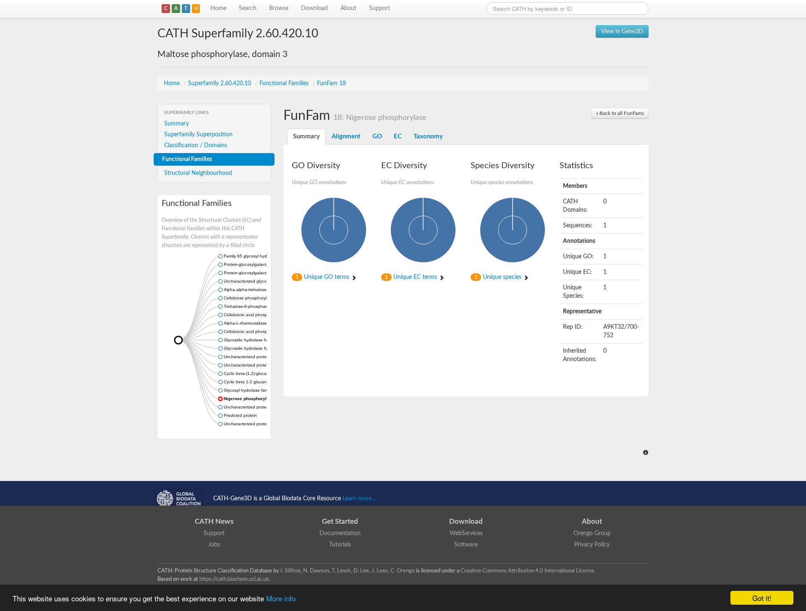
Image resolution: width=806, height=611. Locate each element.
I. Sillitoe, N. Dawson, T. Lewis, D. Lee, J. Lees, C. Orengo (347, 570)
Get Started (340, 521)
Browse (278, 8)
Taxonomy (428, 136)
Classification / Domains (195, 145)
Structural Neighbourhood (198, 173)
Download (314, 8)
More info (281, 598)
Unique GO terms (323, 277)
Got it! (762, 598)
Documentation (340, 533)
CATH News (214, 521)
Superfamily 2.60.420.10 (220, 83)
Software (466, 545)
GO (377, 136)
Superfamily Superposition (198, 135)
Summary (176, 124)
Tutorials (340, 545)
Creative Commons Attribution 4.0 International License (527, 570)
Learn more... (359, 499)
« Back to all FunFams (620, 113)
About (348, 8)
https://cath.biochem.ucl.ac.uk (234, 579)
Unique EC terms (412, 277)
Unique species (498, 277)
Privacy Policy (592, 545)
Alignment (346, 136)
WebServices (466, 533)
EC (398, 136)
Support (379, 8)
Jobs (214, 545)
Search (247, 8)
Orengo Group (592, 533)
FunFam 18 (331, 83)
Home (218, 8)
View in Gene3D (622, 31)
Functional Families (284, 83)
